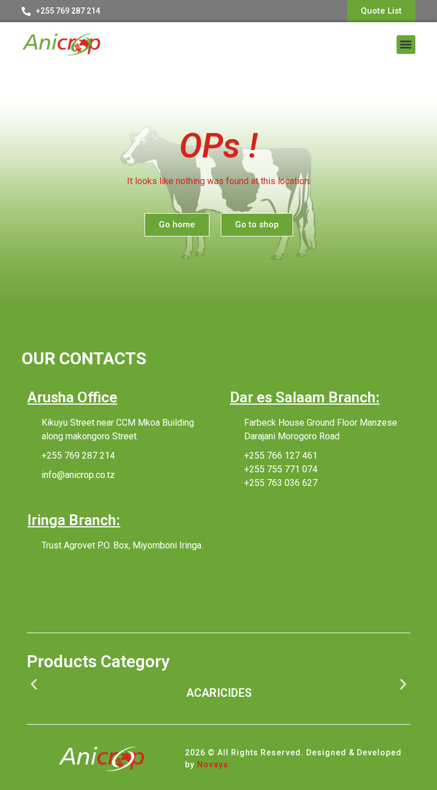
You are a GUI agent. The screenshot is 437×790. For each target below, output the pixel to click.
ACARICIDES (219, 693)
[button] (406, 44)
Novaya (212, 764)
